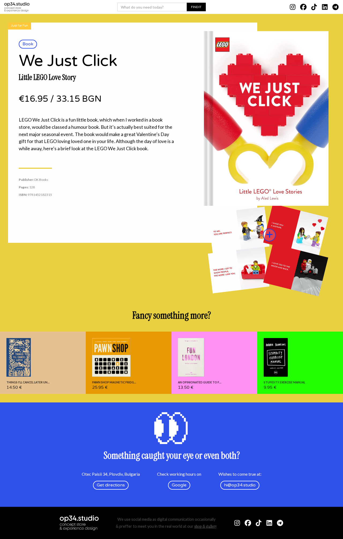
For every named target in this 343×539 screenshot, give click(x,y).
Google (179, 485)
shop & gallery (205, 526)
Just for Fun (19, 25)
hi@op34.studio (240, 485)
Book (28, 44)
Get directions (111, 485)
